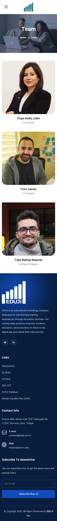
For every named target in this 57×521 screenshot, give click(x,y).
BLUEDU (6, 372)
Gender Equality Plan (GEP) (16, 398)
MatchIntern (8, 366)
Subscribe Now (27, 494)
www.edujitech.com (19, 447)
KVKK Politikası (10, 392)
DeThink (6, 379)
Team (34, 37)
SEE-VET (6, 385)
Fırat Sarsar (28, 189)
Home (23, 37)
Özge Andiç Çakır (28, 118)
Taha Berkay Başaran (28, 260)
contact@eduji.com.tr (20, 435)
